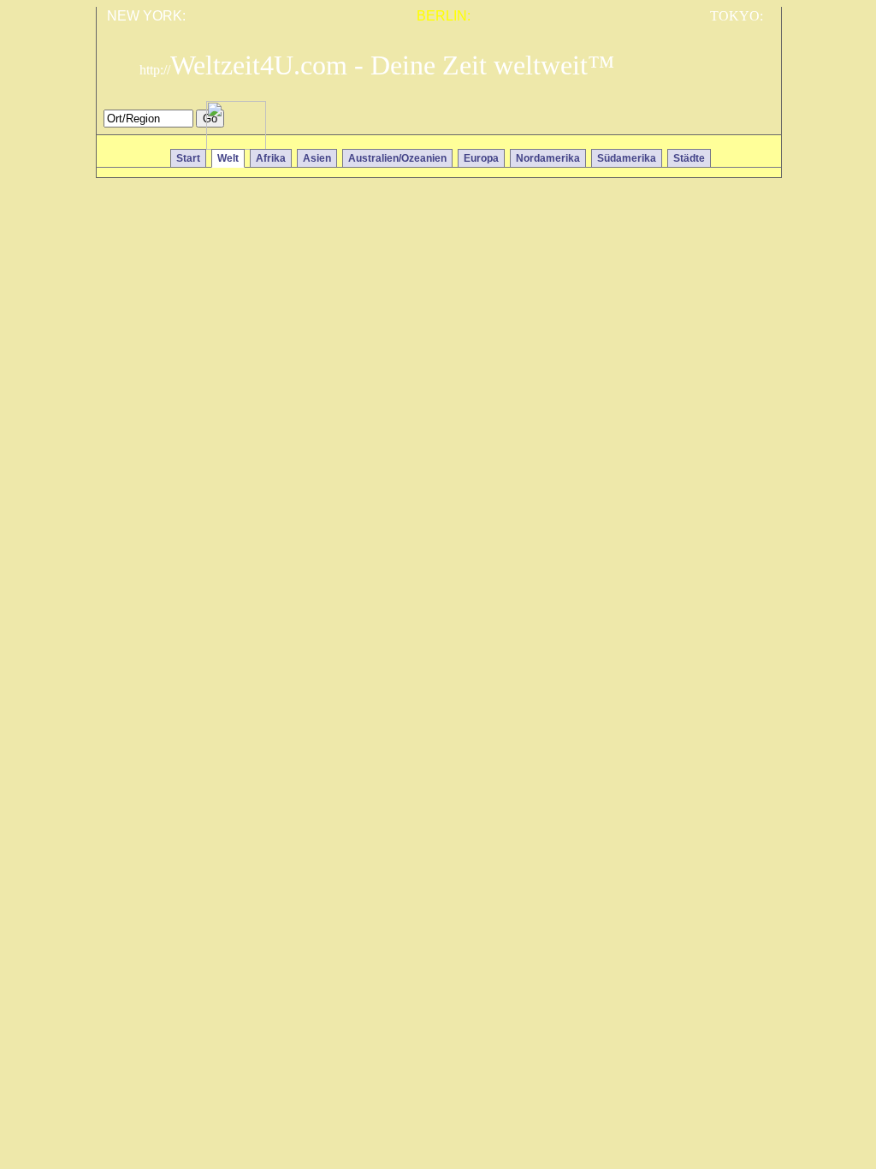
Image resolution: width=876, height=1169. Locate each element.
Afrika (271, 158)
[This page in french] (731, 123)
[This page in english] (756, 123)
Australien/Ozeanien (397, 158)
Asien (317, 158)
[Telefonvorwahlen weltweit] (236, 145)
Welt (228, 158)
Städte (689, 158)
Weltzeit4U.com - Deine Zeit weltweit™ (376, 65)
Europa (481, 158)
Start (188, 158)
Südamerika (626, 158)
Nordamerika (548, 158)
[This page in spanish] (706, 123)
